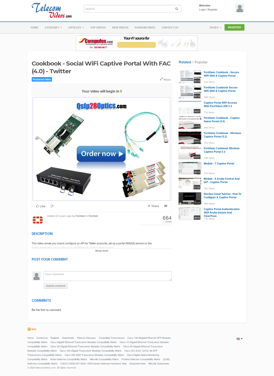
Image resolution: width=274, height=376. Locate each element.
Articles (75, 27)
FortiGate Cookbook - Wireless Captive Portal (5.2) (222, 134)
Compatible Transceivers (112, 337)
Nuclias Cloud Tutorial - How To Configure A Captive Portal (222, 195)
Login (202, 9)
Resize (167, 79)
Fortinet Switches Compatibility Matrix (141, 359)
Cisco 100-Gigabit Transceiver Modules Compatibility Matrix (91, 350)
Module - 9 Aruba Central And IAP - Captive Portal (222, 180)
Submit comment (55, 285)
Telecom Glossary (86, 337)
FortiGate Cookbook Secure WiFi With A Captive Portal (221, 89)
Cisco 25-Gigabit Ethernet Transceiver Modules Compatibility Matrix (85, 346)
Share (154, 206)
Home (34, 27)
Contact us (170, 27)
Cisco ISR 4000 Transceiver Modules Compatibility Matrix (94, 355)
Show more (101, 250)
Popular (201, 62)
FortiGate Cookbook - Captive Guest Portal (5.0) (222, 119)
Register (212, 9)
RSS (33, 329)
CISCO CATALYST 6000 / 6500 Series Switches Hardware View (93, 363)
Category (52, 27)
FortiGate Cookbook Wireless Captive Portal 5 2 (222, 150)
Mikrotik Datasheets (158, 363)
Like (42, 206)
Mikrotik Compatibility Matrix (104, 359)
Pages (214, 27)
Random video (145, 27)
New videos (120, 27)
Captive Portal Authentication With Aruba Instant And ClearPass (222, 212)
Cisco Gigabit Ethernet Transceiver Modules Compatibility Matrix (83, 342)
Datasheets (68, 337)
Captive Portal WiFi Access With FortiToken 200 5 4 (220, 104)
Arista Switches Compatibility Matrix (68, 359)
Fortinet (80, 216)
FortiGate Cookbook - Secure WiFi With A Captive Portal (221, 74)
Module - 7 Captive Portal (219, 163)
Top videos (98, 27)
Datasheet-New (137, 363)
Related (185, 62)
